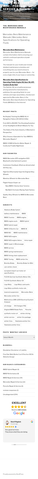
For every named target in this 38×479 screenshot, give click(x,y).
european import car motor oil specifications (15, 272)
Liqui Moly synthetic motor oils (15, 288)
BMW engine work (10, 221)
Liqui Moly (8, 284)
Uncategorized (8, 394)
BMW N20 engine (10, 236)
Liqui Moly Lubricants (22, 284)
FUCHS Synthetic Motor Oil (14, 281)
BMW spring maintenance (13, 252)
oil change (7, 306)
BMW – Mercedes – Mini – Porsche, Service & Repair (17, 6)
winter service (9, 317)
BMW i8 (24, 229)
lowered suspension (11, 292)
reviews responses (10, 390)
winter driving (25, 313)
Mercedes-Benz (27, 292)
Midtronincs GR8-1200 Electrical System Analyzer (18, 301)
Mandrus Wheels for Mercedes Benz (16, 178)
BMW (24, 214)
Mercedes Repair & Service (12, 382)
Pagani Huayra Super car (11, 183)
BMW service (9, 248)
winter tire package (24, 317)
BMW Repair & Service (11, 378)
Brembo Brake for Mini (25, 263)
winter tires (8, 321)
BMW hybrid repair (11, 225)
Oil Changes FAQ (20, 306)
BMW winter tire (22, 259)
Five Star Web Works (10, 354)
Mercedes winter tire (11, 296)
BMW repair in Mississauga (14, 244)
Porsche (28, 310)
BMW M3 (7, 233)
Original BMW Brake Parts (13, 310)
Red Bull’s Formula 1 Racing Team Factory (20, 190)
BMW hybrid (24, 221)
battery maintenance (11, 214)
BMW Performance (10, 374)
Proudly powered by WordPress (13, 474)
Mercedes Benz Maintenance (14, 50)
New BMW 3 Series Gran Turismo (17, 186)
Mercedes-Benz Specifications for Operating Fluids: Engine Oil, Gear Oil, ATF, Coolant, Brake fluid (18, 82)
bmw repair (28, 240)
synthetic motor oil (11, 313)
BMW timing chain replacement (15, 255)
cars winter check (10, 267)
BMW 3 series (9, 217)
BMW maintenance (20, 233)
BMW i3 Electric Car (11, 229)
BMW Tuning (8, 259)
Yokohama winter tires (12, 325)
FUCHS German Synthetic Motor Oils (17, 277)
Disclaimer (7, 350)
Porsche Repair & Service (12, 386)
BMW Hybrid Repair (10, 369)
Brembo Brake (9, 263)
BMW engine (21, 217)
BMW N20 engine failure (13, 240)
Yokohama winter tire (22, 321)
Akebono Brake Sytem (12, 210)
